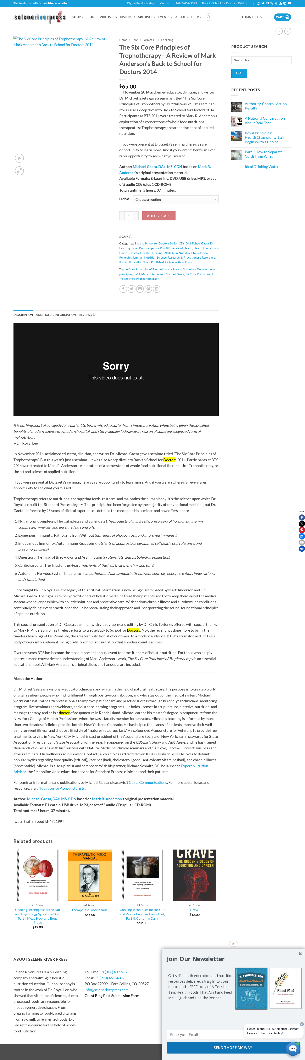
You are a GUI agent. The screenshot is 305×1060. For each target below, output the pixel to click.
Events (164, 17)
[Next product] (279, 31)
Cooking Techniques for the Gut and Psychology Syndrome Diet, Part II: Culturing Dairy (142, 914)
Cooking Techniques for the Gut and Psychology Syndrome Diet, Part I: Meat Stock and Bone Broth (37, 916)
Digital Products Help (141, 3)
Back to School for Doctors (190, 269)
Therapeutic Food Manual (90, 910)
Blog (90, 17)
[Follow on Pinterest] (276, 3)
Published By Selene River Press (171, 262)
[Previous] (14, 893)
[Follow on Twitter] (262, 3)
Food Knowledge (143, 248)
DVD (136, 274)
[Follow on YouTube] (289, 3)
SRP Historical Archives (133, 17)
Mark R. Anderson (153, 274)
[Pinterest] (302, 530)
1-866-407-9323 (186, 3)
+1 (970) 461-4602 (109, 978)
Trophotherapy (149, 278)
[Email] (302, 542)
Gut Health (185, 248)
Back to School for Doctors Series (156, 243)
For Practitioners (166, 248)
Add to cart (159, 216)
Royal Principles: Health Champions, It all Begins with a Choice (264, 137)
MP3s (167, 253)
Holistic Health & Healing (145, 253)
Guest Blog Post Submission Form (112, 995)
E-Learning (165, 40)
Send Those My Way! (233, 1047)
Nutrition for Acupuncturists (61, 788)
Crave (194, 910)
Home (123, 40)
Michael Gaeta (175, 274)
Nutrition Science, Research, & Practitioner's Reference (179, 257)
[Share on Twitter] (131, 289)
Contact (165, 3)
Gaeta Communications (148, 782)
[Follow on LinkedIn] (284, 3)
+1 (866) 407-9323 (114, 972)
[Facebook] (302, 517)
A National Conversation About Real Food (265, 120)
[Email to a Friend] (140, 289)
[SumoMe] (302, 549)
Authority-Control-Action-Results (266, 106)
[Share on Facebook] (123, 289)
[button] (208, 17)
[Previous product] (287, 31)
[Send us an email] (267, 3)
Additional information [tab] (56, 314)
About (180, 17)
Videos (105, 17)
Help (195, 17)
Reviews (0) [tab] (87, 314)
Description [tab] (23, 314)
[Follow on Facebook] (254, 3)
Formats (148, 40)
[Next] (218, 893)
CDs (181, 243)
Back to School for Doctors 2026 (223, 3)
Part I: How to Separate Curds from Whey (264, 154)
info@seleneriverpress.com (107, 989)
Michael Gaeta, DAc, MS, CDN (157, 166)
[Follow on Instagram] (258, 3)
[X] (302, 524)
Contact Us (97, 959)
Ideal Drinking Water (262, 166)
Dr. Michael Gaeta (197, 243)
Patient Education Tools (134, 262)
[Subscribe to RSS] (280, 3)
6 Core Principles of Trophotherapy (149, 269)
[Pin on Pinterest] (148, 289)
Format (124, 198)
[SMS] (302, 536)
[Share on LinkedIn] (157, 289)
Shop (76, 17)
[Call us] (271, 3)
